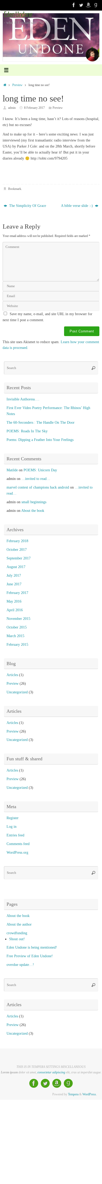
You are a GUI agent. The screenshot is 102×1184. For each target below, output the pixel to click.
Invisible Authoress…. (23, 399)
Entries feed (15, 835)
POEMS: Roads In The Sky (27, 431)
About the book (32, 511)
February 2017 (17, 593)
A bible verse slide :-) (77, 206)
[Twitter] (81, 5)
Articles (12, 675)
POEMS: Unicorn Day (40, 470)
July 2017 (14, 575)
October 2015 (17, 627)
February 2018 (17, 541)
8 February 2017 (34, 108)
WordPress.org (17, 852)
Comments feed (18, 844)
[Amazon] (88, 5)
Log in (11, 827)
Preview (17, 85)
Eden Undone (18, 14)
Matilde (12, 470)
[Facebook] (73, 5)
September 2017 (19, 558)
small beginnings (33, 502)
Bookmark (14, 189)
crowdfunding (17, 933)
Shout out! (17, 939)
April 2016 (15, 610)
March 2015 (15, 636)
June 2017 (14, 584)
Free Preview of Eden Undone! (30, 956)
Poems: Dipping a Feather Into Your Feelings (40, 440)
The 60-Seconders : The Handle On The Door (41, 422)
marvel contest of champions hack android (38, 487)
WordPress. (89, 1094)
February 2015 (17, 645)
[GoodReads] (95, 5)
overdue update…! (20, 965)
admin (12, 108)
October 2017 (17, 550)
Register (13, 818)
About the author (19, 924)
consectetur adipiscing (51, 1072)
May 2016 (14, 601)
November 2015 (18, 619)
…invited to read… (35, 479)
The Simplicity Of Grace (27, 206)
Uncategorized (17, 692)
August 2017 (16, 567)
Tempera (73, 1094)
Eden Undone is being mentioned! (32, 947)
